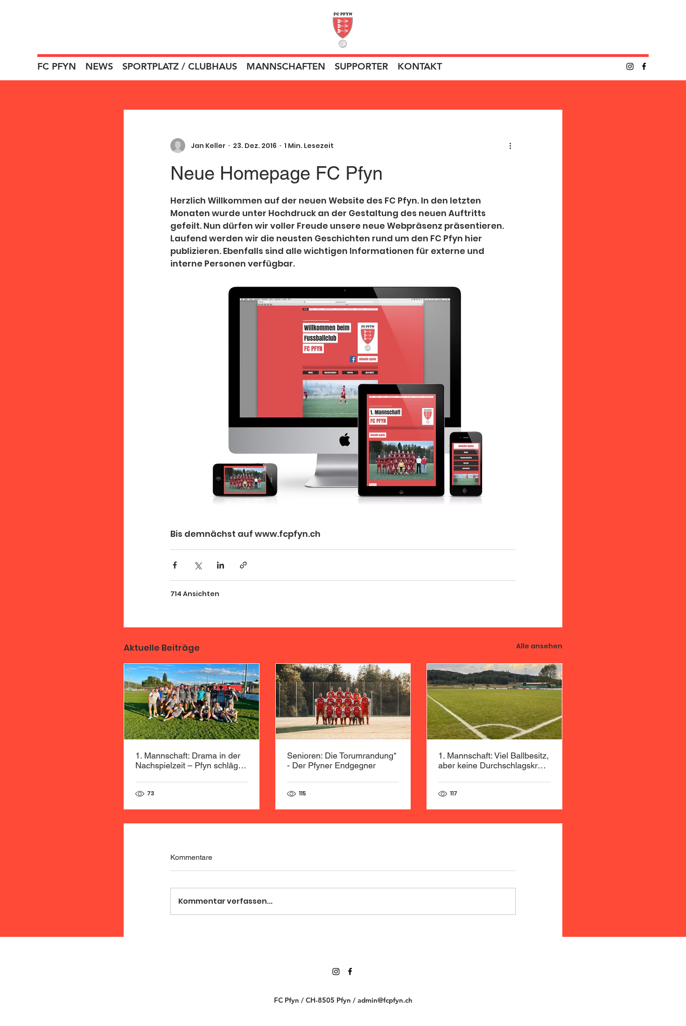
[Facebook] (644, 66)
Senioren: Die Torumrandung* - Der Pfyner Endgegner (342, 760)
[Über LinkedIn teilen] (220, 565)
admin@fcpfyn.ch (385, 1000)
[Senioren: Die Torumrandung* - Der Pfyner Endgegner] (343, 701)
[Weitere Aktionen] (510, 145)
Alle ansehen (539, 646)
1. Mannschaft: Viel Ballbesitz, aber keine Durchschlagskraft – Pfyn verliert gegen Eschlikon (493, 760)
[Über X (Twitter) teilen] (197, 565)
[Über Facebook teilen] (174, 565)
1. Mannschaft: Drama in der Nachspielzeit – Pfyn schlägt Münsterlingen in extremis (187, 760)
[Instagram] (630, 66)
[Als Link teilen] (243, 565)
